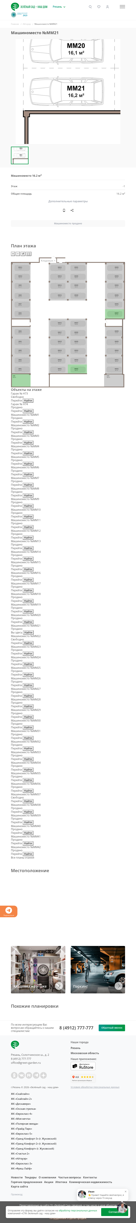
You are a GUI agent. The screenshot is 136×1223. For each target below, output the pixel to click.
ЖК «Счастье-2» (20, 1153)
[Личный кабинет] (107, 7)
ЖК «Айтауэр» (19, 1158)
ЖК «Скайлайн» (20, 1093)
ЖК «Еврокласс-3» (21, 1163)
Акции (48, 1182)
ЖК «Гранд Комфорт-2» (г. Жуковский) (33, 1143)
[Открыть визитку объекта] (64, 210)
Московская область (85, 1053)
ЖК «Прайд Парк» (21, 1128)
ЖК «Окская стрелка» (23, 1108)
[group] (68, 91)
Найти (28, 400)
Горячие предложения (26, 1182)
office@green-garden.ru (26, 1063)
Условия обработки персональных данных (95, 1087)
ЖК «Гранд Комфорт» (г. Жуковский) (32, 1148)
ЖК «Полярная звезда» (24, 1123)
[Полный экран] (28, 254)
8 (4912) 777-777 (76, 1028)
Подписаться (8, 915)
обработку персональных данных (78, 1210)
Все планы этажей (22, 857)
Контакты (90, 1177)
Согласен (115, 1212)
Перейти (16, 400)
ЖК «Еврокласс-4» (21, 1113)
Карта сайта (19, 1186)
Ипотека (61, 1182)
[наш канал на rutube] (29, 1075)
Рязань (75, 1048)
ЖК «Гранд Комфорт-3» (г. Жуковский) (33, 1138)
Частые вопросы (69, 1177)
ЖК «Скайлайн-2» (21, 1098)
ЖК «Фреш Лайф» (21, 1168)
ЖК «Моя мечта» (21, 1118)
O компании (47, 1177)
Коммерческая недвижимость (90, 1182)
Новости (17, 1177)
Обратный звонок (111, 1027)
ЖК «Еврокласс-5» (21, 1133)
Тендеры (31, 1177)
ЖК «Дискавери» (21, 1103)
